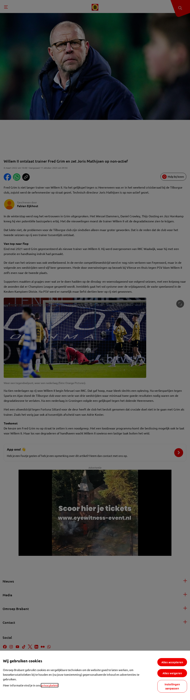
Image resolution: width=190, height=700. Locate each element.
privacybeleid (49, 685)
